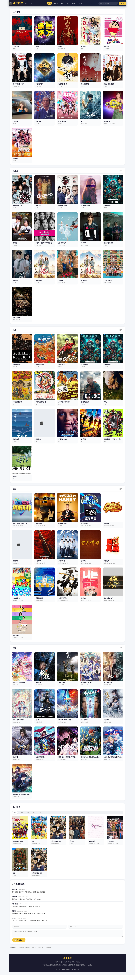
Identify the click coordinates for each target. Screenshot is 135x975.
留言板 (78, 962)
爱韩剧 (34, 947)
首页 (49, 3)
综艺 (68, 3)
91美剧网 (27, 947)
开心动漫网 (41, 947)
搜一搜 (122, 3)
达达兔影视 (48, 947)
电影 (62, 3)
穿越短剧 (21, 947)
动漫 (73, 3)
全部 (15, 812)
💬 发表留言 (19, 940)
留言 (80, 3)
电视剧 (56, 3)
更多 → (121, 171)
